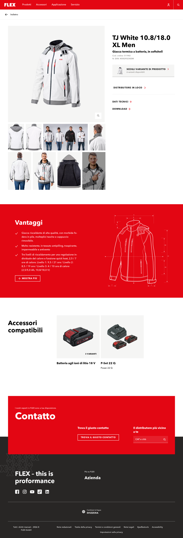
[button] (122, 102)
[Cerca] (178, 5)
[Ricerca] (164, 439)
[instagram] (24, 491)
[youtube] (32, 491)
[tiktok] (39, 491)
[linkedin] (47, 491)
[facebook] (17, 491)
